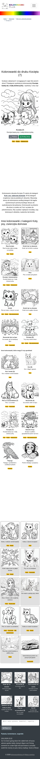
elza (7, 603)
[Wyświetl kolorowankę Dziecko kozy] (30, 419)
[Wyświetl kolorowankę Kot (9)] (30, 359)
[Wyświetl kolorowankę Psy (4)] (30, 557)
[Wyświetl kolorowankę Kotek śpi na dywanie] (30, 236)
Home (5, 19)
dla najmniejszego (14, 314)
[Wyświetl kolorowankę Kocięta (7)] (10, 419)
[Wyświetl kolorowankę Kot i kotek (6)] (30, 615)
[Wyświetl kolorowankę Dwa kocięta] (10, 236)
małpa (30, 466)
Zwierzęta (11, 19)
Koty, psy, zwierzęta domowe (23, 19)
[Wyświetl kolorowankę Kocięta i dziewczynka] (10, 267)
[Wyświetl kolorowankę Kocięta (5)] (30, 327)
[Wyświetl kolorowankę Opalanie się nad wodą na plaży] (6, 700)
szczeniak (12, 345)
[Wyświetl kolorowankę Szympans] (30, 450)
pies (30, 278)
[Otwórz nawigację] (34, 5)
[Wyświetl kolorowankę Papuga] (10, 450)
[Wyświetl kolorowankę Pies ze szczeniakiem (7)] (10, 390)
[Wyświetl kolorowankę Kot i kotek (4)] (30, 531)
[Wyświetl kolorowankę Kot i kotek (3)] (10, 361)
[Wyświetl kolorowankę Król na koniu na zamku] (33, 677)
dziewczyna (24, 141)
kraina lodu (12, 603)
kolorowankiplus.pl (17, 754)
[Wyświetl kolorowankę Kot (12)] (30, 585)
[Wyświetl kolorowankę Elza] (10, 587)
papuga (10, 468)
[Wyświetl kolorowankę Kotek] (10, 298)
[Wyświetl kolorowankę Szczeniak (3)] (30, 390)
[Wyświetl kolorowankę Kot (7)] (33, 701)
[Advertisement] (20, 45)
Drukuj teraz (25, 137)
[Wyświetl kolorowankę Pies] (30, 264)
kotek (18, 141)
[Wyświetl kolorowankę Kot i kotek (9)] (10, 531)
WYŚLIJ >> (6, 728)
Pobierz (14, 137)
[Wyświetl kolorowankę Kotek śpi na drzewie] (30, 298)
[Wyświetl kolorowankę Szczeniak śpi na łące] (10, 327)
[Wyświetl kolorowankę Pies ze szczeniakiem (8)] (19, 701)
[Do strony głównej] (12, 5)
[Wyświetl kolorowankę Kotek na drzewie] (10, 557)
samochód (30, 661)
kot (14, 141)
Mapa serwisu (30, 754)
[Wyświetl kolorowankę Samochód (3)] (30, 645)
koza (25, 437)
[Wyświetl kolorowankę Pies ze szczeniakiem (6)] (10, 615)
